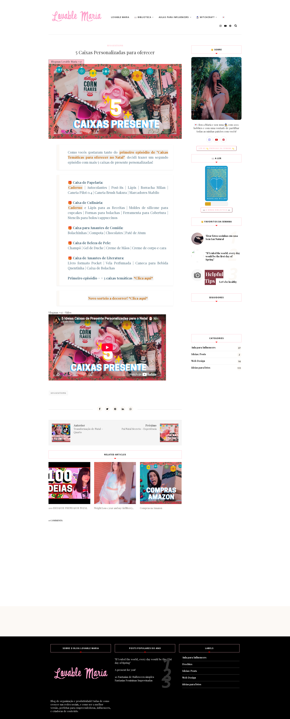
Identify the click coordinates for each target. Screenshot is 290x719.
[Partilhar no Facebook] (99, 409)
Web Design (198, 361)
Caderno (75, 187)
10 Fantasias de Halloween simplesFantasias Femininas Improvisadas (134, 678)
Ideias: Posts (198, 354)
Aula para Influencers (203, 347)
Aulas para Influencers (174, 17)
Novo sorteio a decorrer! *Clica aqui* (118, 298)
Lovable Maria (120, 17)
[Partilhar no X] (107, 409)
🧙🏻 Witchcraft (205, 17)
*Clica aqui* (143, 278)
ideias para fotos (200, 367)
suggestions (115, 45)
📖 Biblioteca (142, 17)
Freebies (187, 664)
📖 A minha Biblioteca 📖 (216, 210)
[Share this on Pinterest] (115, 409)
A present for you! (125, 670)
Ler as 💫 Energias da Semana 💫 (216, 148)
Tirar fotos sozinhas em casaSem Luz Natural (222, 237)
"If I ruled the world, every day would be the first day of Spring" (223, 256)
